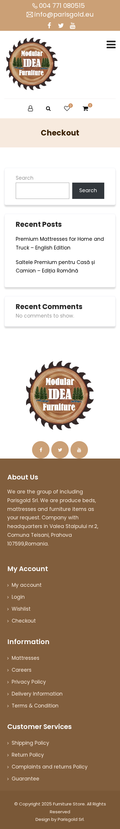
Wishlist (21, 608)
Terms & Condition (35, 705)
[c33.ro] (32, 63)
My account (27, 585)
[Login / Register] (30, 108)
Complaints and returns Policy (50, 766)
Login (18, 596)
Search (24, 177)
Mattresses (25, 658)
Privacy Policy (29, 681)
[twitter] (61, 25)
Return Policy (28, 754)
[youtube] (72, 25)
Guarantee (25, 778)
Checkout (24, 620)
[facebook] (49, 25)
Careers (21, 669)
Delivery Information (37, 693)
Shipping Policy (30, 742)
